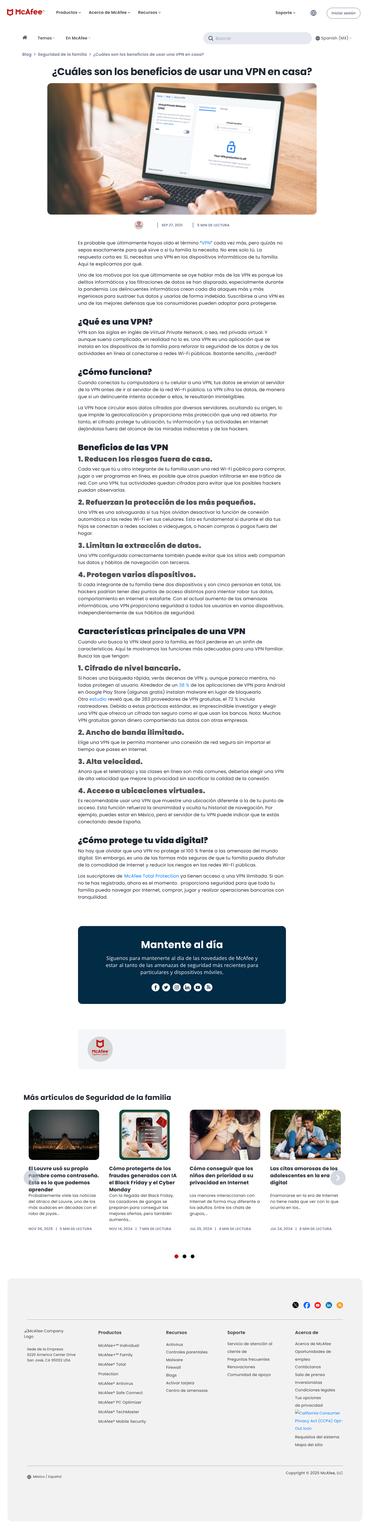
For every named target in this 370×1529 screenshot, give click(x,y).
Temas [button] (45, 38)
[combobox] (333, 38)
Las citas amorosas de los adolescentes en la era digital (304, 1175)
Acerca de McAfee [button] (108, 12)
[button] (315, 11)
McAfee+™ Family (115, 1355)
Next (338, 1177)
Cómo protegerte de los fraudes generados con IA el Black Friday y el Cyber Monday (143, 1179)
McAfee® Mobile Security (122, 1421)
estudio (97, 699)
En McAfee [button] (76, 38)
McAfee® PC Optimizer (120, 1402)
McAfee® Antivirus (115, 1383)
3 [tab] (193, 1256)
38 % (183, 685)
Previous (31, 1177)
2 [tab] (184, 1256)
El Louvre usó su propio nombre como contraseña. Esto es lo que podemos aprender (64, 1179)
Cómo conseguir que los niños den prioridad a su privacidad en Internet (221, 1175)
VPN (206, 243)
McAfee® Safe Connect (120, 1393)
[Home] (25, 38)
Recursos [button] (147, 12)
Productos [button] (67, 12)
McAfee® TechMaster (118, 1412)
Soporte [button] (284, 13)
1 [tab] (176, 1256)
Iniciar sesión (343, 13)
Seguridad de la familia (62, 54)
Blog (27, 54)
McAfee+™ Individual (118, 1345)
